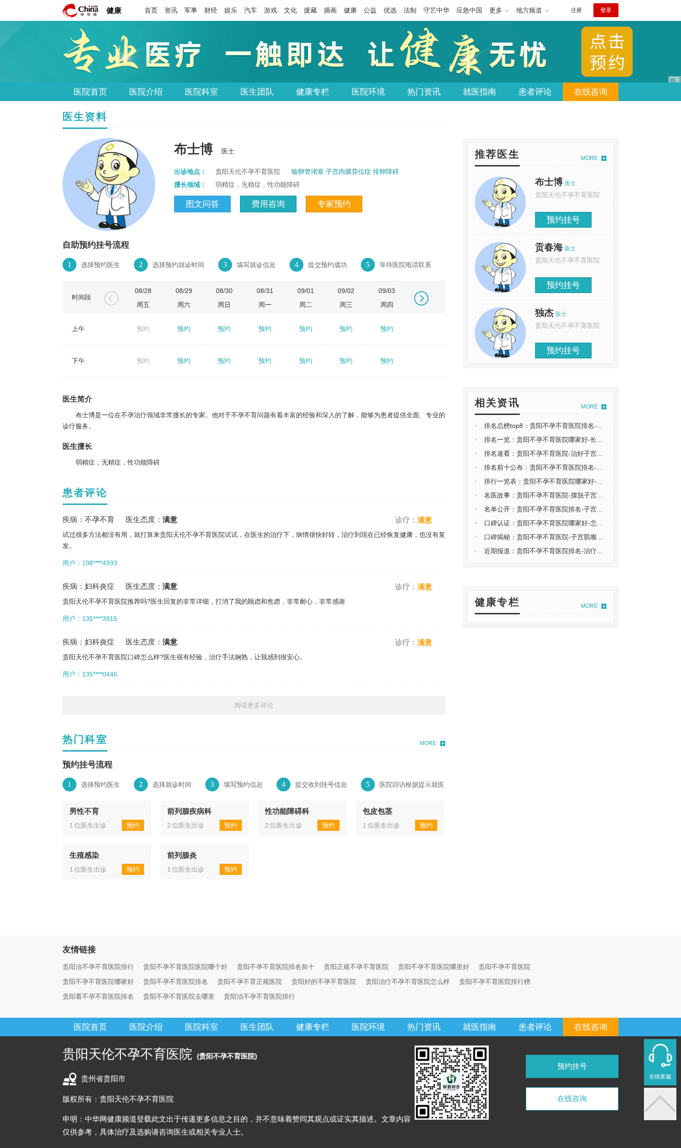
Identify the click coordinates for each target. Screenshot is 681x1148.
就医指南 (479, 91)
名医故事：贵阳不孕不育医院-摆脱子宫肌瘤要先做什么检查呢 (573, 495)
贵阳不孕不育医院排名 (175, 981)
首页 (151, 10)
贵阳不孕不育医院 (504, 966)
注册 (576, 10)
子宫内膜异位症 (348, 171)
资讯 (170, 10)
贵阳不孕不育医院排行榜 (494, 981)
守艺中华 (436, 10)
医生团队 (257, 91)
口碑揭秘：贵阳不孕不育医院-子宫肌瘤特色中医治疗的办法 (569, 537)
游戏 (270, 10)
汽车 (250, 10)
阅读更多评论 (253, 705)
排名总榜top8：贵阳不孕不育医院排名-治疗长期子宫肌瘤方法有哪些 (582, 425)
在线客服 (660, 1076)
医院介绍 (146, 91)
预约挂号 (563, 219)
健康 (114, 10)
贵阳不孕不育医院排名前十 (276, 966)
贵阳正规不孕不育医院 (356, 966)
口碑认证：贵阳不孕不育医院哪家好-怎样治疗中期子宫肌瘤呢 (573, 523)
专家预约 (334, 204)
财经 (210, 10)
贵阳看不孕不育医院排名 (98, 996)
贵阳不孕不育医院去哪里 (178, 996)
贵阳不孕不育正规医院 (249, 981)
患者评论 (535, 91)
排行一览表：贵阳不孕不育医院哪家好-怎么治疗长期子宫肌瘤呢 (576, 481)
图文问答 (202, 204)
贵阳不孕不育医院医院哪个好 (185, 966)
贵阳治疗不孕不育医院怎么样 (408, 981)
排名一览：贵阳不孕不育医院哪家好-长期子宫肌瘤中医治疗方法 (576, 439)
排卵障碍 (386, 171)
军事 (190, 10)
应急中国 (469, 10)
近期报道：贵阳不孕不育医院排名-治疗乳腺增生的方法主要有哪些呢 (582, 551)
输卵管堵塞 (307, 171)
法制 (410, 10)
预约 (183, 328)
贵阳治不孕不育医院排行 (98, 966)
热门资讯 (424, 91)
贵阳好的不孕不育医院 (323, 981)
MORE (428, 743)
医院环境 (368, 91)
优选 (390, 10)
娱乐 (230, 10)
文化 (290, 10)
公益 (370, 10)
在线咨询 (590, 91)
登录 (606, 10)
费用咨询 (268, 204)
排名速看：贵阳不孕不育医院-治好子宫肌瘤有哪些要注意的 (569, 453)
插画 (330, 10)
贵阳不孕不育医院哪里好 (433, 966)
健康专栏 (312, 91)
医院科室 (201, 91)
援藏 (310, 10)
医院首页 (90, 91)
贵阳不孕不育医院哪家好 (98, 981)
